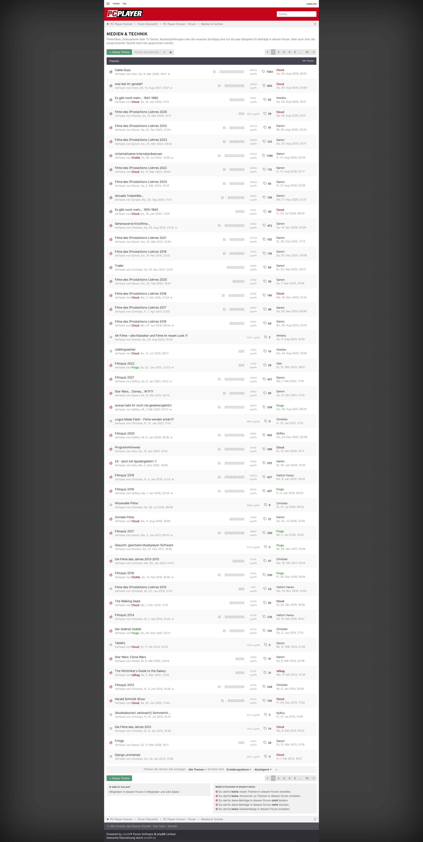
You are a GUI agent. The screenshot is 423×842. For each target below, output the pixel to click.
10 (239, 198)
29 (242, 379)
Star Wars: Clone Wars (130, 657)
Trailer (119, 265)
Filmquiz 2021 (124, 377)
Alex (134, 74)
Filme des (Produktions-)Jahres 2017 (140, 307)
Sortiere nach (216, 769)
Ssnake (136, 199)
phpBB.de (150, 837)
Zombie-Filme (124, 517)
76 (230, 156)
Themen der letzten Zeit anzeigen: (165, 769)
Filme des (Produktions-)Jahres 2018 (140, 293)
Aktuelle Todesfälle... (129, 195)
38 (230, 86)
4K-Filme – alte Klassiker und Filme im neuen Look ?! (151, 335)
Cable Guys (123, 70)
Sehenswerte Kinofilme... (132, 223)
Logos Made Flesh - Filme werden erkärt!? (144, 419)
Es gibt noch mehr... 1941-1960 (136, 98)
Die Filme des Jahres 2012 (133, 727)
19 (227, 407)
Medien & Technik (127, 34)
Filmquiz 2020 (125, 433)
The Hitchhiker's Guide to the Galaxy (140, 671)
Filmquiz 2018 (124, 489)
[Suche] (164, 52)
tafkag (136, 675)
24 (227, 226)
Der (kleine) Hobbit (128, 629)
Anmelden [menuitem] (312, 4)
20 (230, 407)
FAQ (124, 3)
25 (230, 226)
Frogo (135, 367)
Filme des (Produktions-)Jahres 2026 (141, 112)
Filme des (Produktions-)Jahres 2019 (140, 251)
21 (234, 407)
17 (242, 463)
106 (241, 72)
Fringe (119, 741)
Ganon (136, 129)
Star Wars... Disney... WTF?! (134, 391)
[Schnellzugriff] (107, 3)
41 (242, 86)
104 (232, 72)
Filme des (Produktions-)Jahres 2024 (141, 181)
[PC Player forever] (125, 14)
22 (238, 407)
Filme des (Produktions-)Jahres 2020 (141, 279)
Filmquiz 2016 (124, 573)
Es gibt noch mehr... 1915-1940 (136, 209)
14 (230, 463)
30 (242, 491)
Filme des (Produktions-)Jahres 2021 (140, 237)
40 (238, 86)
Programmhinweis (127, 447)
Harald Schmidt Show (130, 699)
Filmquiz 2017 (124, 531)
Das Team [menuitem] (159, 826)
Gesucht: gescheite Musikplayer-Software (144, 545)
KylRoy (136, 381)
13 (227, 463)
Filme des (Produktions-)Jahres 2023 (141, 139)
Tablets (120, 643)
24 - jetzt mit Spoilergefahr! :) (135, 461)
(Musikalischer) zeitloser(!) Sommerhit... (143, 713)
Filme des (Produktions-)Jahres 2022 (141, 168)
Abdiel (135, 661)
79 (242, 156)
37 (227, 86)
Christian (137, 227)
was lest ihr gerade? (129, 84)
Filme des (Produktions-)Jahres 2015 (140, 587)
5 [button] (295, 52)
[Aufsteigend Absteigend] (262, 769)
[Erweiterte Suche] (170, 52)
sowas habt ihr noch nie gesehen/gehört (143, 405)
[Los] (276, 769)
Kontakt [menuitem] (172, 826)
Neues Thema (120, 52)
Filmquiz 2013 (124, 685)
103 (227, 72)
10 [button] (307, 52)
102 (222, 72)
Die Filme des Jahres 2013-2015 (137, 559)
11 (242, 198)
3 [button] (284, 52)
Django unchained (127, 755)
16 (238, 463)
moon (135, 87)
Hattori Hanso (285, 475)
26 (234, 226)
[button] (267, 52)
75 (227, 156)
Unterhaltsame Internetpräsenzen (138, 154)
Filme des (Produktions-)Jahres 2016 (140, 321)
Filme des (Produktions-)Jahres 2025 (141, 126)
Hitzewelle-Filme (126, 503)
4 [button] (289, 52)
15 (234, 463)
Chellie (136, 157)
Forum (116, 3)
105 (236, 72)
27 (238, 226)
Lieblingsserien (125, 349)
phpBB (126, 834)
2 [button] (278, 52)
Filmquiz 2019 (124, 475)
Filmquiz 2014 (124, 615)
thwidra (281, 97)
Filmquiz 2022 (125, 363)
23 (242, 407)
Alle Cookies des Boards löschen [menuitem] (130, 826)
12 (227, 575)
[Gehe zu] (315, 24)
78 (238, 156)
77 (234, 156)
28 (242, 226)
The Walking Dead (127, 601)
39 (234, 86)
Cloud (280, 70)
